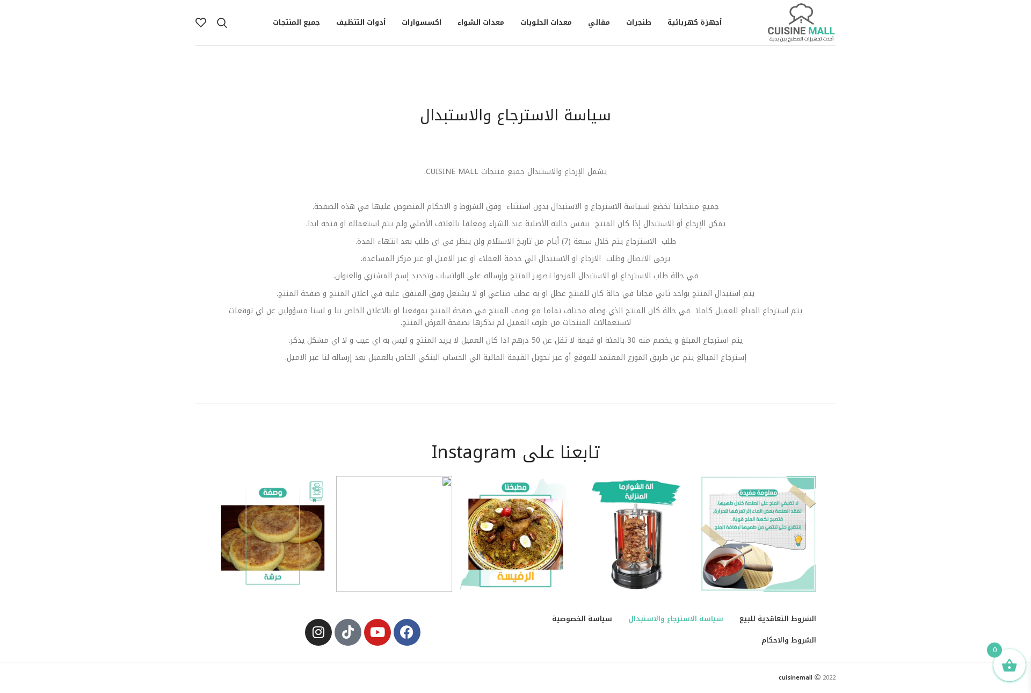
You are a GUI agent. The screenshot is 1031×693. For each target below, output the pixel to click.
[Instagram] (318, 632)
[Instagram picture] (758, 534)
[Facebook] (407, 632)
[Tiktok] (348, 632)
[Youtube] (377, 632)
